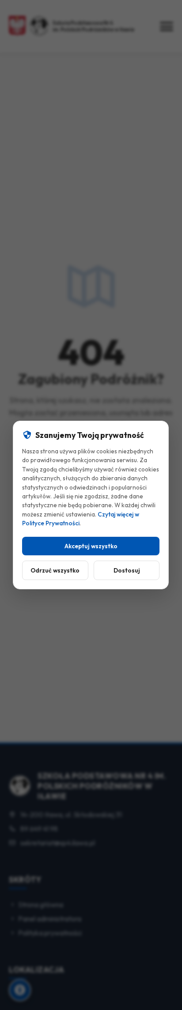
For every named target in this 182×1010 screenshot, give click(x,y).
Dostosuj (127, 570)
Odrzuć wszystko (55, 570)
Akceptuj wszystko (91, 546)
